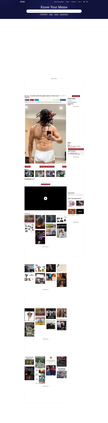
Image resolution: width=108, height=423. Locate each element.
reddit (73, 147)
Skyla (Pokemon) (79, 206)
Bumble (27, 95)
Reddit (69, 143)
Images (50, 14)
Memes (56, 14)
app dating (78, 146)
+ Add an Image (76, 96)
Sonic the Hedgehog (71, 214)
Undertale (77, 214)
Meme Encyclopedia (59, 1)
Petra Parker (70, 206)
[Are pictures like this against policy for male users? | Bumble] (46, 134)
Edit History (80, 149)
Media (67, 1)
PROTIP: (26, 102)
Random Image (50, 166)
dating (69, 146)
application (70, 147)
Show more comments (46, 184)
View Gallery (42, 166)
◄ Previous (27, 166)
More (79, 1)
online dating (73, 146)
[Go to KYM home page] (22, 2)
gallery (43, 102)
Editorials (73, 1)
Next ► (64, 166)
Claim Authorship (72, 149)
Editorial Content (64, 14)
